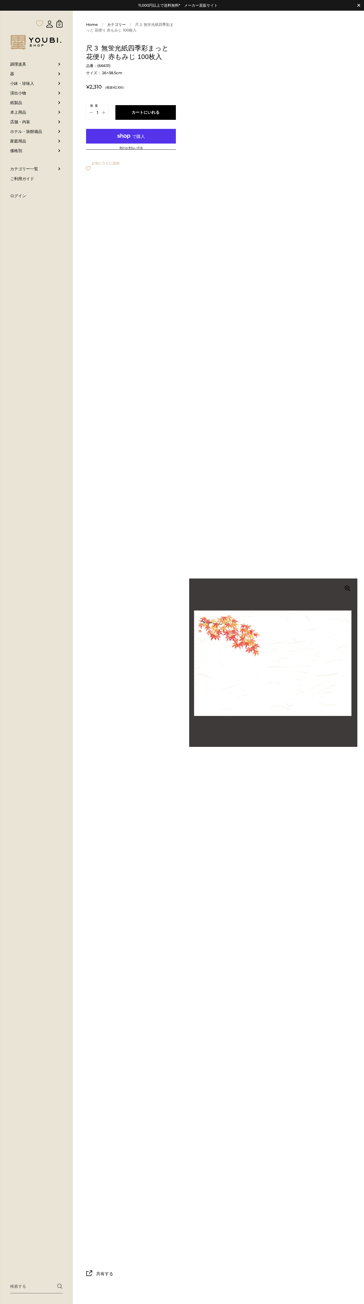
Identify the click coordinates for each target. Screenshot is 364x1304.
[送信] (60, 1286)
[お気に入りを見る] (40, 13)
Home (92, 24)
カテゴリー (116, 24)
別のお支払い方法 (131, 148)
